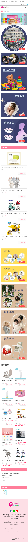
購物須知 (6, 522)
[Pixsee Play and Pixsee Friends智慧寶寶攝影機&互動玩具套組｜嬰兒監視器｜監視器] (20, 413)
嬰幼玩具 (16, 516)
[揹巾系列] (14, 322)
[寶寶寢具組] (14, 105)
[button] (3, 19)
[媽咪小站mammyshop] (14, 158)
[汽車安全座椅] (14, 59)
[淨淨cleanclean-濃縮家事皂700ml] (7, 393)
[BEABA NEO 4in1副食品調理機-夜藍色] (20, 433)
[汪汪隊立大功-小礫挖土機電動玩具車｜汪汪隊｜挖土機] (14, 228)
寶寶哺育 (8, 514)
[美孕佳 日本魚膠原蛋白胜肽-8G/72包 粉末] (20, 393)
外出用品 (11, 518)
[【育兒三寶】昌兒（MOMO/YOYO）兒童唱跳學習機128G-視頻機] (7, 412)
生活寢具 (11, 516)
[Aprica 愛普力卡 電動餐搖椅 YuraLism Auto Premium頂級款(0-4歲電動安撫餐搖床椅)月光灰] (7, 453)
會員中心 (22, 1)
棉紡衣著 (13, 514)
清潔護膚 (24, 514)
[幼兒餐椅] (14, 348)
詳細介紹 (23, 173)
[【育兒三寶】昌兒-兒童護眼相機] (7, 434)
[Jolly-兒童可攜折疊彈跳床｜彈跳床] (20, 453)
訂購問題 (22, 522)
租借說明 (16, 522)
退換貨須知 (17, 524)
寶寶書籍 (22, 516)
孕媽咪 (3, 514)
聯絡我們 (16, 518)
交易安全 (11, 522)
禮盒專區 (6, 516)
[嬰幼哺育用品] (14, 273)
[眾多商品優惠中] (14, 38)
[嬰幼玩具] (14, 295)
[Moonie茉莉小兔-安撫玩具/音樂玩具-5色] (14, 182)
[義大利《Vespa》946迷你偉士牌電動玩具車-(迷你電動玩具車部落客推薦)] (14, 205)
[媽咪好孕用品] (14, 131)
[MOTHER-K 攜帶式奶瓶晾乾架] (7, 373)
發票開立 (10, 524)
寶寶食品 (19, 514)
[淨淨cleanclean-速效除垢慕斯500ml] (20, 373)
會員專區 (22, 4)
